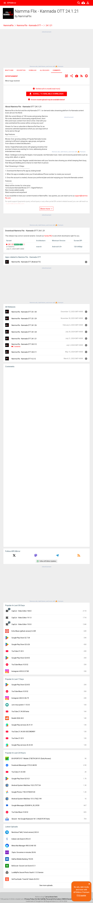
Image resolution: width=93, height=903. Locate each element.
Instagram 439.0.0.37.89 (20, 671)
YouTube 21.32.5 (18, 651)
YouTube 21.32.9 (18, 738)
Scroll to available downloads (48, 94)
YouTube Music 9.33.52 (20, 664)
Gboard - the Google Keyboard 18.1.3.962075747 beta (31, 819)
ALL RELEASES (44, 70)
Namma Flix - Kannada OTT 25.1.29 (24, 318)
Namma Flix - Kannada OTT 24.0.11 (24, 352)
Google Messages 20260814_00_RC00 (25, 805)
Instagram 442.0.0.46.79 (20, 698)
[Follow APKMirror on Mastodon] (35, 556)
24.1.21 (11, 244)
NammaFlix (25, 16)
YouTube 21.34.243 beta (20, 711)
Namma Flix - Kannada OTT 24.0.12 (24, 344)
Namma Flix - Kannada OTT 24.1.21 (24, 339)
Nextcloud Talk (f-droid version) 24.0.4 (25, 832)
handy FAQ (48, 236)
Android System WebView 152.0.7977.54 (26, 785)
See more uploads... (46, 885)
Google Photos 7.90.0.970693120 (23, 792)
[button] (66, 76)
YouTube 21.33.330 (18, 772)
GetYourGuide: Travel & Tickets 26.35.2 (25, 879)
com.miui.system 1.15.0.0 (21, 705)
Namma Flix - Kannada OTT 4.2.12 (24, 359)
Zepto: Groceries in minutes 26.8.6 (24, 852)
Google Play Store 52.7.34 (21, 638)
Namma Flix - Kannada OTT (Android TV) (26, 262)
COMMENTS (56, 70)
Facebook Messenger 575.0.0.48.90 (24, 765)
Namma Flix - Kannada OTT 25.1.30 (24, 312)
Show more (45, 209)
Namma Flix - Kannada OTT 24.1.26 (24, 325)
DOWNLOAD (32, 70)
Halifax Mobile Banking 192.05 (22, 859)
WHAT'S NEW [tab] (9, 70)
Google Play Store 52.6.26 (21, 644)
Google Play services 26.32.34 (22, 745)
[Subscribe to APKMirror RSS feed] (78, 556)
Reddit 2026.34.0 (18, 718)
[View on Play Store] (76, 76)
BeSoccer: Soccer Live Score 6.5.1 (24, 866)
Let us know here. (51, 897)
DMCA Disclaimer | (69, 899)
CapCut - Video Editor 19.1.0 (21, 618)
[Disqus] (46, 457)
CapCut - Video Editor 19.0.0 (21, 624)
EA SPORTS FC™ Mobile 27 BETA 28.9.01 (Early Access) (31, 758)
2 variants (16, 346)
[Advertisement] (46, 49)
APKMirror (11, 3)
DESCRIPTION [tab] (21, 70)
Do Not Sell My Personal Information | (48, 899)
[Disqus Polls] (46, 398)
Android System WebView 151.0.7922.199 (27, 799)
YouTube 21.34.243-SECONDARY (23, 731)
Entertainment (11, 76)
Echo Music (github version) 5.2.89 (24, 631)
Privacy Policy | (30, 899)
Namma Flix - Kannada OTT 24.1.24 (24, 332)
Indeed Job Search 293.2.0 (21, 839)
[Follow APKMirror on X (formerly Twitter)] (14, 556)
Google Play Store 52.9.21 (21, 779)
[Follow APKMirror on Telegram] (57, 556)
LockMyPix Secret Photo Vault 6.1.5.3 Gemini (27, 872)
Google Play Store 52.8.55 (21, 658)
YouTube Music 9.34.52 (20, 812)
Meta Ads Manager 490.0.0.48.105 (24, 846)
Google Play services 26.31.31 (22, 725)
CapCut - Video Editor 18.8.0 (21, 611)
